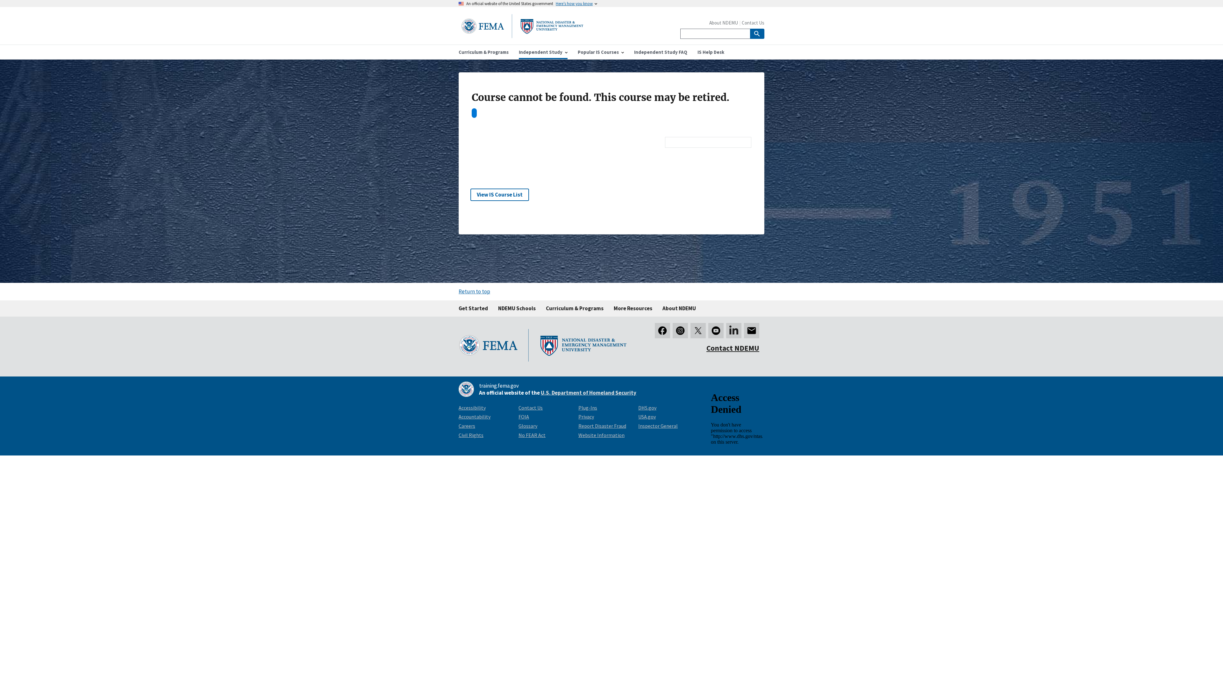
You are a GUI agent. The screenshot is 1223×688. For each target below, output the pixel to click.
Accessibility (472, 408)
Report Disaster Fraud (602, 426)
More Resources (633, 308)
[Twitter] (698, 330)
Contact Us (753, 23)
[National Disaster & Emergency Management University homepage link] (522, 36)
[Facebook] (662, 330)
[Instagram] (680, 330)
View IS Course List (500, 194)
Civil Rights (471, 435)
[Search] (757, 34)
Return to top (474, 291)
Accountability (474, 416)
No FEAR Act (532, 435)
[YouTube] (716, 330)
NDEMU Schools (517, 308)
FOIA (524, 416)
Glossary (528, 426)
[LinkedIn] (733, 330)
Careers (467, 426)
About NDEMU (723, 23)
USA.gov (647, 416)
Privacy (586, 416)
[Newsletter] (751, 330)
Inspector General (658, 426)
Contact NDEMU (732, 348)
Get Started (473, 308)
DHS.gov (647, 408)
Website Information (601, 435)
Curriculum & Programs (575, 308)
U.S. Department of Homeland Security (588, 392)
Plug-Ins (587, 408)
